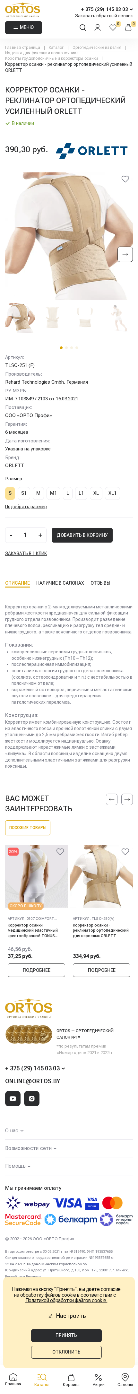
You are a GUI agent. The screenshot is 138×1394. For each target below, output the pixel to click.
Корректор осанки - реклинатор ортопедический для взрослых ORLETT (101, 930)
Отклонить (66, 1352)
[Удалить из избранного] (125, 180)
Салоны (125, 1384)
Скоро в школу (25, 906)
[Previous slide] (111, 799)
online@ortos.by (32, 1081)
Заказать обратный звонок (104, 15)
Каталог (42, 1384)
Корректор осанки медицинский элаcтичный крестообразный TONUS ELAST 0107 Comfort (33, 930)
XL (96, 493)
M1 (53, 493)
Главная (13, 1383)
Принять (66, 1335)
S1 (24, 493)
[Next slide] (125, 255)
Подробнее (36, 970)
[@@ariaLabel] (60, 853)
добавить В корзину (82, 535)
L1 (81, 493)
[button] (61, 347)
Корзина (71, 1384)
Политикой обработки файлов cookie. (66, 1300)
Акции (99, 1384)
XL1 (112, 493)
